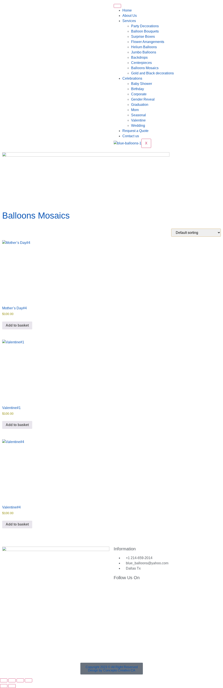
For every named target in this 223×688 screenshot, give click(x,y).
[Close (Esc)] (28, 680)
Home (127, 10)
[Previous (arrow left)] (3, 686)
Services (129, 21)
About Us (129, 15)
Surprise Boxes (143, 36)
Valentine (138, 120)
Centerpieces (141, 63)
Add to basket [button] (17, 325)
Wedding (138, 125)
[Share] (20, 680)
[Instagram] (31, 7)
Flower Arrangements (147, 42)
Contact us (130, 136)
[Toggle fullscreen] (12, 680)
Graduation (139, 104)
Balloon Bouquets (145, 31)
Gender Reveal (143, 99)
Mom (135, 110)
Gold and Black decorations (152, 73)
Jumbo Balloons (143, 52)
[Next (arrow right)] (12, 686)
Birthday (137, 89)
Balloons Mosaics (145, 68)
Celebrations (132, 78)
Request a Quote (135, 131)
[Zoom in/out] (3, 680)
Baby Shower (141, 84)
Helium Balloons (144, 47)
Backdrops (139, 57)
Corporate (139, 94)
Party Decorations (145, 26)
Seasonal (138, 115)
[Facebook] (7, 7)
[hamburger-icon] (117, 6)
